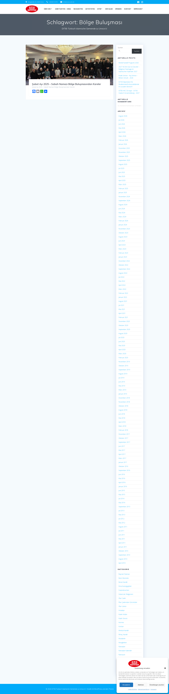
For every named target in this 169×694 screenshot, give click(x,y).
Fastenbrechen (124, 590)
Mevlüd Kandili (124, 630)
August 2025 (123, 164)
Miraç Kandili (123, 634)
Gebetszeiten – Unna (63, 9)
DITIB (99, 9)
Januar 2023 (123, 257)
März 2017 (122, 458)
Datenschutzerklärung (144, 689)
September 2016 (124, 470)
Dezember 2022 (124, 261)
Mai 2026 (122, 128)
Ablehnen (141, 685)
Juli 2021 (121, 305)
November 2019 (124, 362)
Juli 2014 (121, 498)
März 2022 (122, 289)
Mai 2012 (122, 523)
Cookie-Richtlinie (132, 689)
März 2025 (122, 184)
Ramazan (122, 655)
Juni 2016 (122, 474)
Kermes (121, 622)
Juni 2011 (122, 535)
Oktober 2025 (123, 156)
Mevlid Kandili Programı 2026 (129, 63)
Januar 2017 (123, 462)
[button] (165, 668)
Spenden (118, 9)
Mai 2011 (122, 539)
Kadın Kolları (123, 614)
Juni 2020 (122, 341)
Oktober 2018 (123, 406)
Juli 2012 (121, 519)
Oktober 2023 (123, 233)
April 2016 (122, 482)
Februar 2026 (123, 140)
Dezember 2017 (124, 434)
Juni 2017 (122, 446)
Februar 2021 (123, 317)
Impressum (153, 689)
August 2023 (123, 237)
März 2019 (122, 390)
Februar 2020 (123, 358)
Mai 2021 (122, 309)
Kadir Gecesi (123, 618)
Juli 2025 (121, 168)
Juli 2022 (121, 277)
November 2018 (124, 402)
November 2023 (124, 229)
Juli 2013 (121, 511)
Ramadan (122, 646)
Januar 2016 (123, 486)
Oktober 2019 (123, 366)
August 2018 (123, 410)
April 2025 (122, 180)
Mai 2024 (122, 213)
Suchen (120, 48)
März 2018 (122, 426)
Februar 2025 (123, 188)
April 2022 (122, 285)
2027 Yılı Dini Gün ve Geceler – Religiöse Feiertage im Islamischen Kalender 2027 (129, 69)
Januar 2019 (123, 394)
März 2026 (122, 136)
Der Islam (109, 9)
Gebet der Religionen (126, 594)
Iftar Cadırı (122, 598)
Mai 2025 (122, 176)
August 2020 (123, 333)
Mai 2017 (122, 450)
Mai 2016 (122, 478)
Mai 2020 (122, 345)
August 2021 (123, 301)
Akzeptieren (126, 685)
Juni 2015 (122, 490)
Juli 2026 (121, 120)
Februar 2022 (123, 293)
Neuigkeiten (78, 9)
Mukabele (122, 638)
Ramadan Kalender (125, 651)
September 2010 (124, 555)
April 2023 (122, 245)
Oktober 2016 (123, 466)
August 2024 (123, 205)
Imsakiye (122, 610)
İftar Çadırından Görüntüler (128, 602)
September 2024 (124, 200)
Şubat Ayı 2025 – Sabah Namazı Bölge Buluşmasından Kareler (66, 84)
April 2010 (122, 563)
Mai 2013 (122, 515)
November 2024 (124, 196)
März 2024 (122, 217)
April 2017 (122, 454)
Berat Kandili (123, 582)
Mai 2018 (122, 418)
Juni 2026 (122, 124)
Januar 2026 (123, 144)
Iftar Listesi (122, 606)
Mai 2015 (122, 494)
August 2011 (123, 527)
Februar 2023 (123, 253)
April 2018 (122, 422)
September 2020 (124, 329)
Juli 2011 (121, 531)
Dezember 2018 (124, 398)
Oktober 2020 (123, 325)
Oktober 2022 (123, 265)
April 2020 (122, 349)
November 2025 (124, 152)
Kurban (121, 626)
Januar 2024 (123, 225)
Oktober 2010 (123, 551)
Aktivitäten (90, 9)
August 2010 (123, 559)
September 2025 (124, 160)
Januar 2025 (123, 192)
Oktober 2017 (123, 438)
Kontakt (127, 9)
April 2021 (122, 313)
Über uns (47, 9)
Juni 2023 (122, 241)
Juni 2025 (122, 172)
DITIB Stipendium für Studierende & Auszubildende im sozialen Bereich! (129, 84)
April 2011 (122, 543)
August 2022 (123, 273)
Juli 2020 (121, 337)
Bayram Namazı (124, 574)
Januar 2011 (123, 547)
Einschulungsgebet (125, 586)
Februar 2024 (123, 221)
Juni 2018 (122, 414)
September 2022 (124, 269)
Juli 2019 (121, 378)
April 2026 (122, 132)
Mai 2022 (122, 281)
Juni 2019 (122, 382)
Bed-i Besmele (124, 578)
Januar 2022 (123, 297)
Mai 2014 (122, 502)
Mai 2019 (122, 386)
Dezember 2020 (124, 321)
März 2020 (122, 354)
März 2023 (122, 249)
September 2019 (124, 370)
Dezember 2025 (124, 148)
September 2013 (124, 507)
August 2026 (123, 116)
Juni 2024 (122, 209)
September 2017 (124, 442)
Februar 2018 (123, 430)
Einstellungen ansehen (157, 685)
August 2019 (123, 374)
